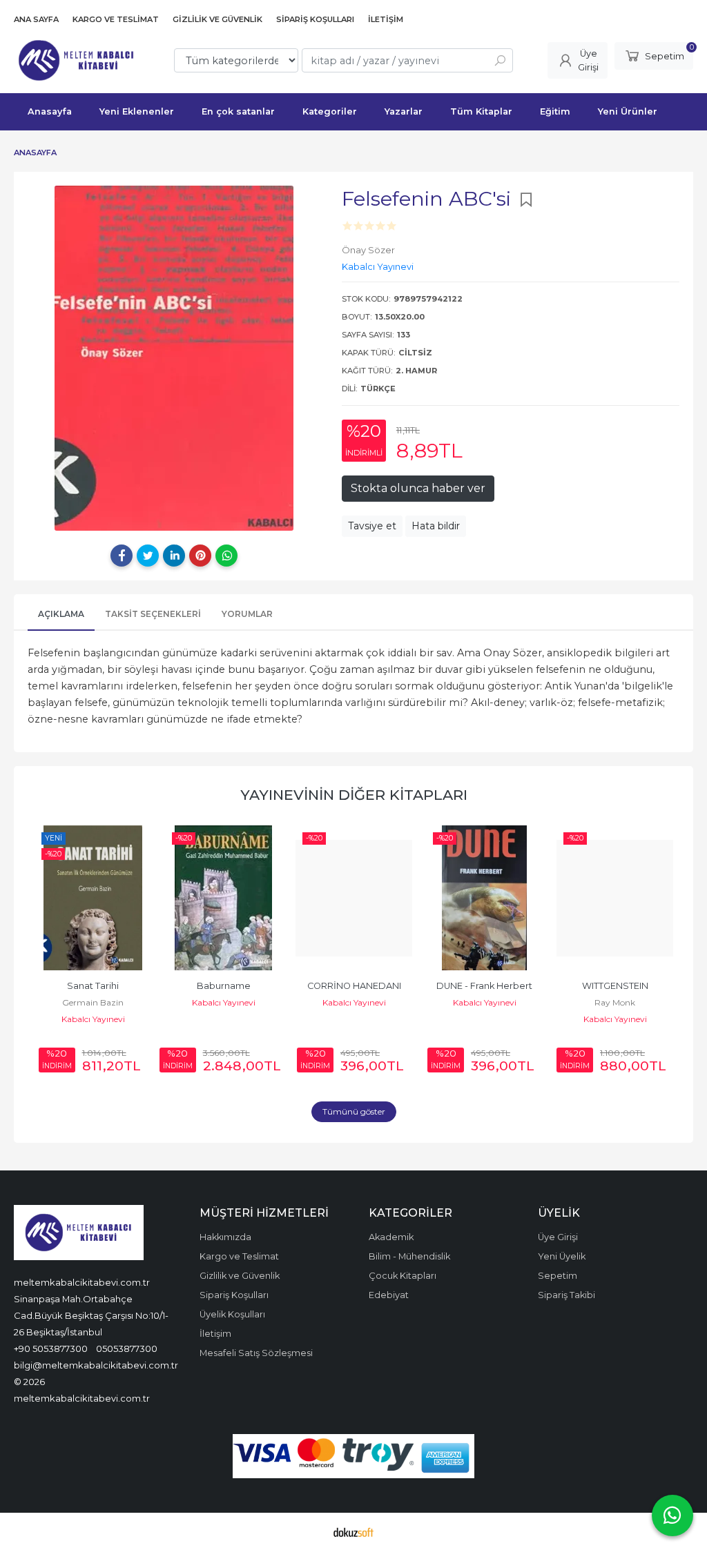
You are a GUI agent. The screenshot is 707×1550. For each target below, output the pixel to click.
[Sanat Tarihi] (93, 897)
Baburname (224, 986)
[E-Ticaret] (353, 1531)
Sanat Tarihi (93, 986)
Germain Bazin (93, 1002)
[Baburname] (223, 897)
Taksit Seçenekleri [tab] (153, 614)
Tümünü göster (353, 1111)
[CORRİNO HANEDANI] (354, 897)
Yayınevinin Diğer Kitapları (353, 794)
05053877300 (126, 1348)
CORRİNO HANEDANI (354, 986)
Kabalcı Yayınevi (93, 1019)
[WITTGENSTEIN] (614, 897)
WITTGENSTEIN (615, 986)
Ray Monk (614, 1002)
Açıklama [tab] (61, 614)
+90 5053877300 (51, 1348)
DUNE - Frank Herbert (484, 986)
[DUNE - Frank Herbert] (484, 897)
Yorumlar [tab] (247, 614)
